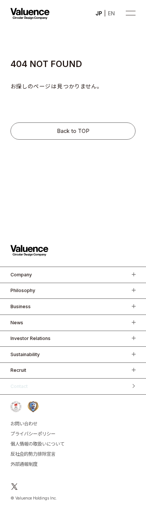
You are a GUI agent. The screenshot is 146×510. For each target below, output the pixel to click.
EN (111, 13)
